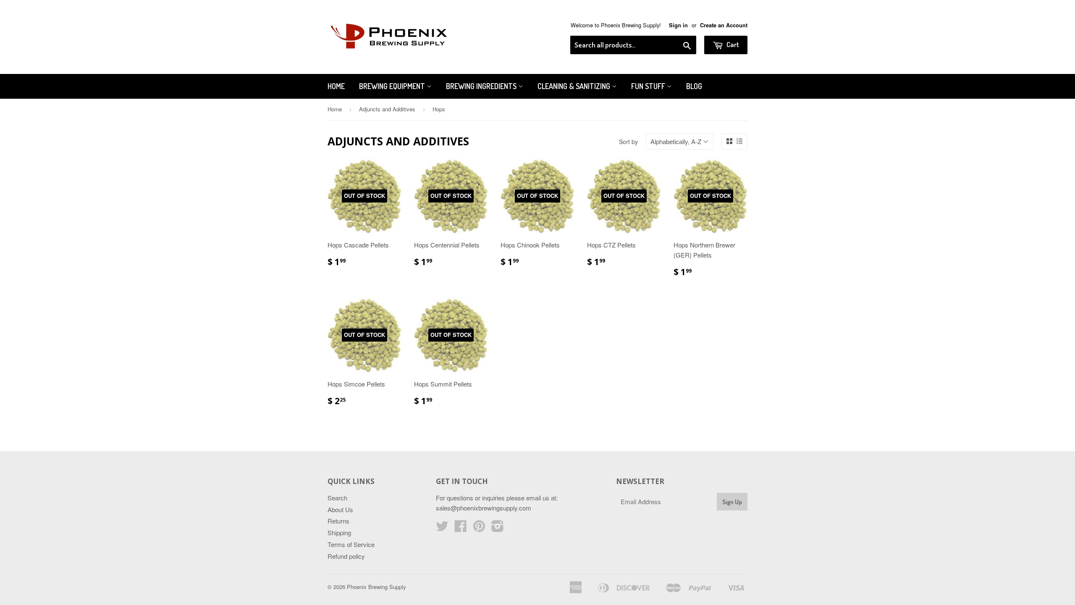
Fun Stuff (649, 86)
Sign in (678, 25)
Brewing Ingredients (482, 86)
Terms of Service (351, 544)
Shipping (339, 532)
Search (337, 497)
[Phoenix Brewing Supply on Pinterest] (479, 528)
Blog (694, 86)
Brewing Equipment (393, 86)
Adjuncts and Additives (387, 109)
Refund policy (346, 556)
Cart (732, 44)
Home (336, 86)
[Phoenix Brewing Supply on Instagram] (497, 528)
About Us (340, 509)
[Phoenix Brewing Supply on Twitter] (442, 528)
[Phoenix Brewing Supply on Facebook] (460, 528)
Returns (338, 520)
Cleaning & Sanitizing (575, 86)
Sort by (628, 141)
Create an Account (723, 25)
